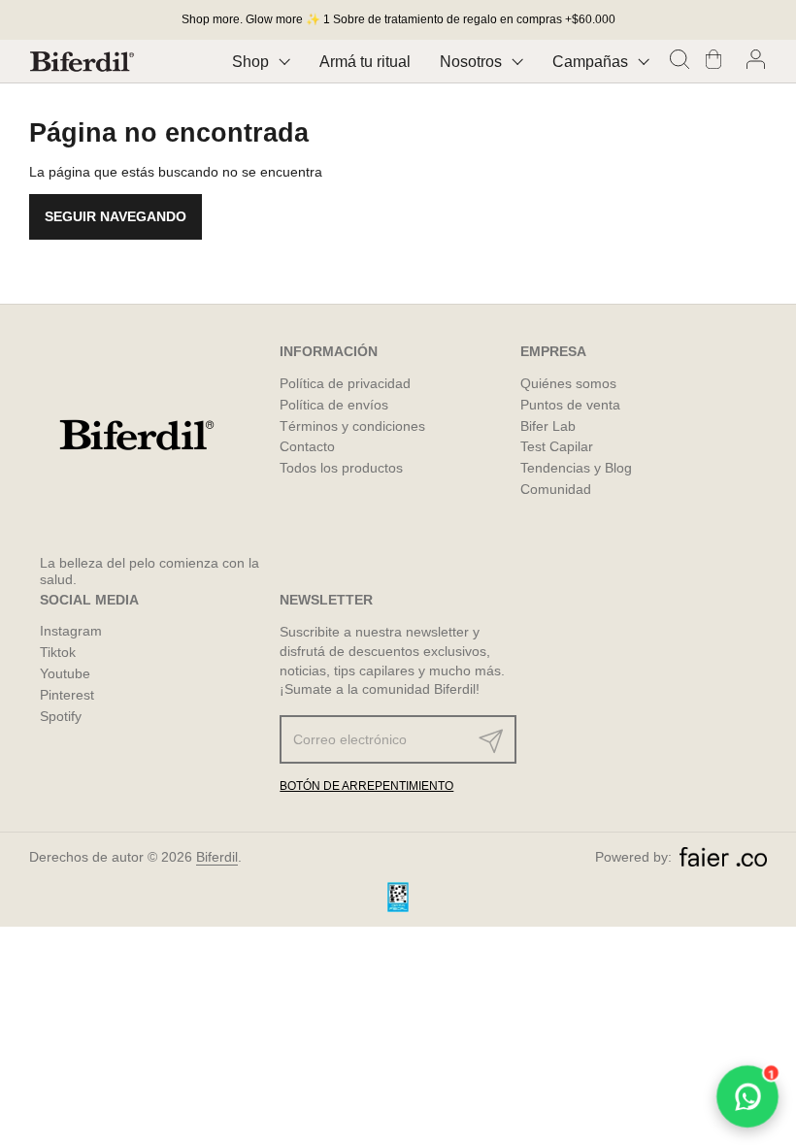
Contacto (307, 446)
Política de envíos (334, 404)
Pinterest (67, 695)
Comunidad (555, 489)
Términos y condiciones (352, 426)
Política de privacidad (345, 383)
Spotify (61, 716)
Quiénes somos (568, 383)
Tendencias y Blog (576, 467)
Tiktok (58, 652)
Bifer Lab (548, 426)
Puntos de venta (570, 404)
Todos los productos (341, 467)
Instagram (71, 630)
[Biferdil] (82, 61)
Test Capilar (556, 446)
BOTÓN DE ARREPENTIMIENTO (366, 786)
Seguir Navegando (115, 216)
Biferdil (217, 857)
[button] (682, 61)
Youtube (65, 673)
